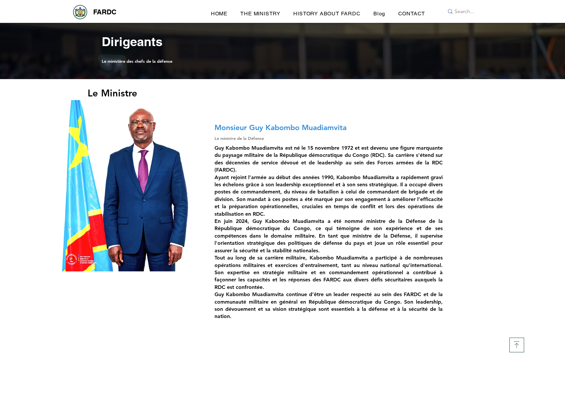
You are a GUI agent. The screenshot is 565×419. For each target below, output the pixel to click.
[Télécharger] (516, 345)
